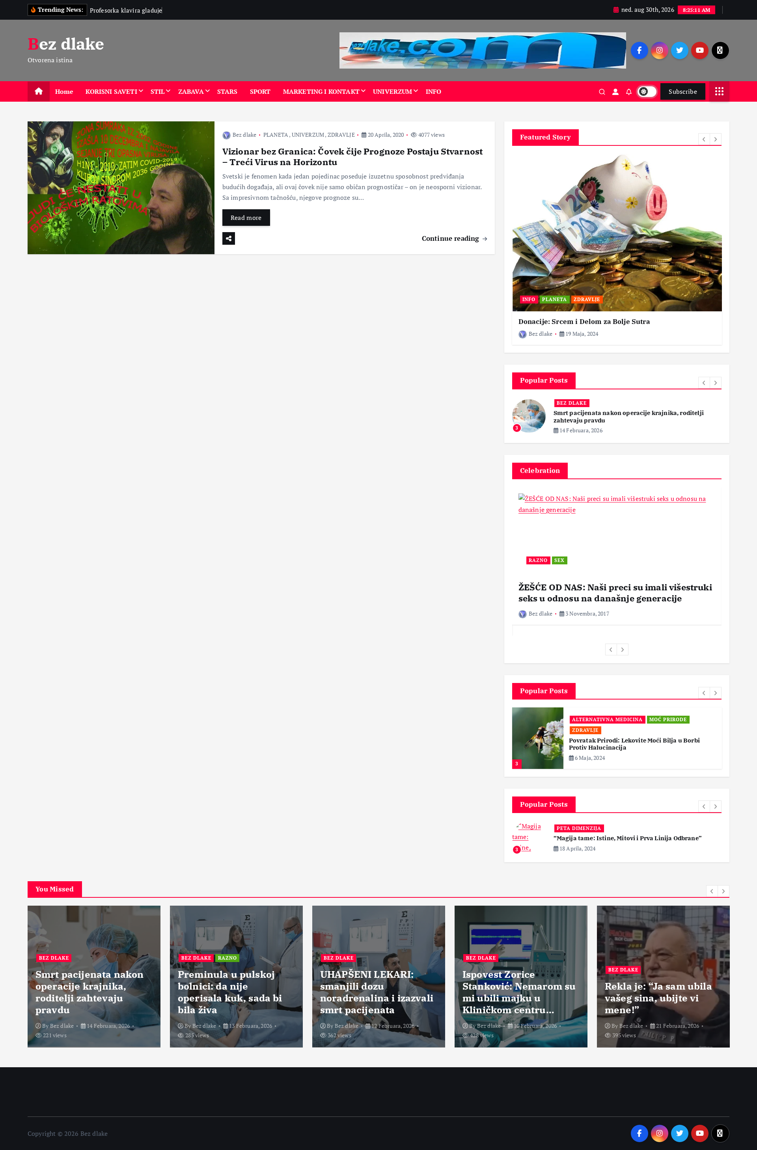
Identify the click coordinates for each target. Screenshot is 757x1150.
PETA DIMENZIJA (579, 828)
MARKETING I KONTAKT (321, 91)
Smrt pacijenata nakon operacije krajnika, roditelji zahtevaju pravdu (89, 992)
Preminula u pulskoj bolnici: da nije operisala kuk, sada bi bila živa (230, 992)
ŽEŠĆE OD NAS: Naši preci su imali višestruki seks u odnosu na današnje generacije (615, 592)
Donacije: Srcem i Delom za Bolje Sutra (584, 321)
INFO (434, 91)
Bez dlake (244, 134)
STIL (158, 91)
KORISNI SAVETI (111, 91)
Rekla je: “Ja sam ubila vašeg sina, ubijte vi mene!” (658, 998)
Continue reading (451, 238)
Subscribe (683, 91)
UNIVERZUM (392, 91)
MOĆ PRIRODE (668, 719)
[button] (704, 139)
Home (64, 91)
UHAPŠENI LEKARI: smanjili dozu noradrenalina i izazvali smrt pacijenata (376, 992)
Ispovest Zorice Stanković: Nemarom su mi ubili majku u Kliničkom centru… (519, 992)
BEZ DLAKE (572, 403)
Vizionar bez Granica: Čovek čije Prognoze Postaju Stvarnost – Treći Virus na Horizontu (352, 156)
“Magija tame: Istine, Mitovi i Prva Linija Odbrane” (628, 838)
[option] (617, 249)
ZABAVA (191, 91)
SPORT (260, 91)
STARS (227, 91)
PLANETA (275, 134)
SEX (559, 560)
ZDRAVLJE (341, 134)
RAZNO (538, 560)
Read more (246, 217)
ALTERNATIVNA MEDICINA (607, 719)
